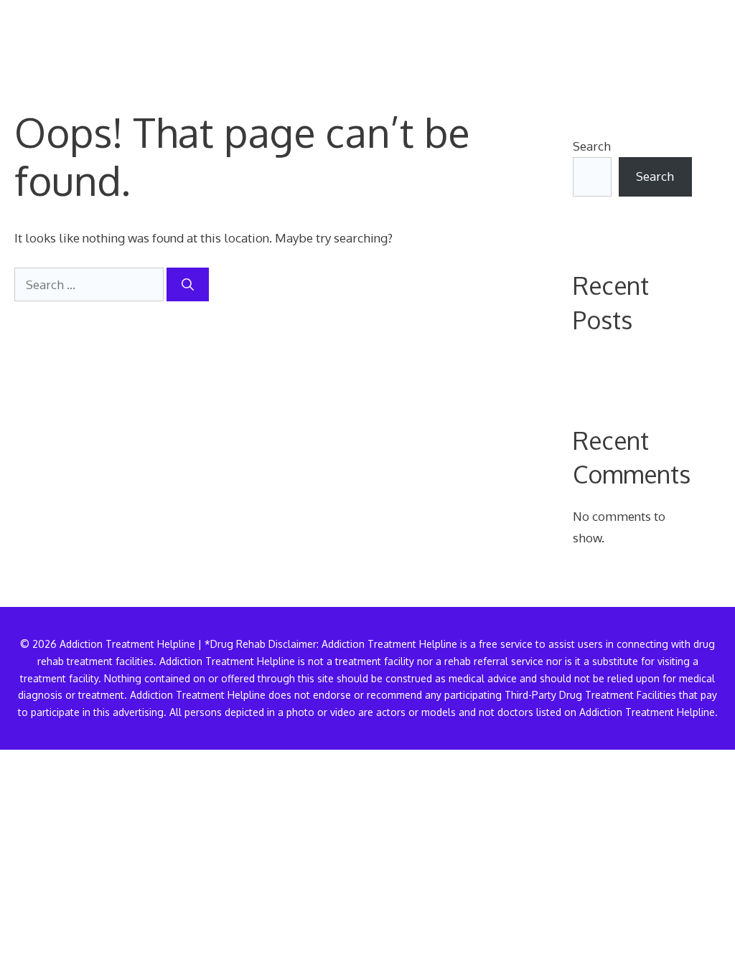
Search (592, 146)
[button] (698, 39)
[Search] (188, 285)
